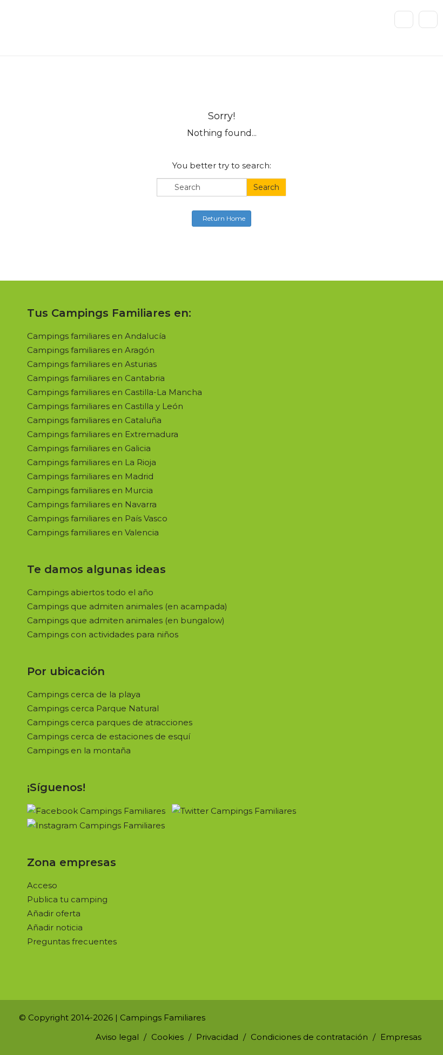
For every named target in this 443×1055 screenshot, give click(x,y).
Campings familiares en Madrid (90, 476)
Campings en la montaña (79, 750)
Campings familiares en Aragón (91, 350)
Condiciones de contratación (309, 1037)
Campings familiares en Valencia (93, 532)
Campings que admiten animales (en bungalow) (126, 620)
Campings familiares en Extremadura (102, 434)
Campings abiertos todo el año (90, 592)
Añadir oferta (53, 913)
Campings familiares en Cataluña (94, 420)
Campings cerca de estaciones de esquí (108, 736)
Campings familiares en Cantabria (96, 378)
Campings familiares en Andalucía (96, 336)
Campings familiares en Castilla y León (105, 406)
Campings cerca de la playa (83, 694)
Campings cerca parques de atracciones (109, 722)
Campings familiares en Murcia (90, 490)
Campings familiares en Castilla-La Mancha (114, 392)
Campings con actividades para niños (102, 634)
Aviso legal (117, 1037)
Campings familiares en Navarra (92, 504)
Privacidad (217, 1037)
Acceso (42, 885)
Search (266, 187)
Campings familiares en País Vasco (97, 518)
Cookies (167, 1037)
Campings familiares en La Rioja (91, 462)
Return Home (224, 218)
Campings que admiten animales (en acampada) (127, 606)
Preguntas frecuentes (72, 941)
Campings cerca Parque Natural (93, 708)
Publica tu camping (67, 899)
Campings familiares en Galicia (89, 448)
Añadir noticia (55, 927)
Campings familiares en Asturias (92, 364)
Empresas (400, 1037)
